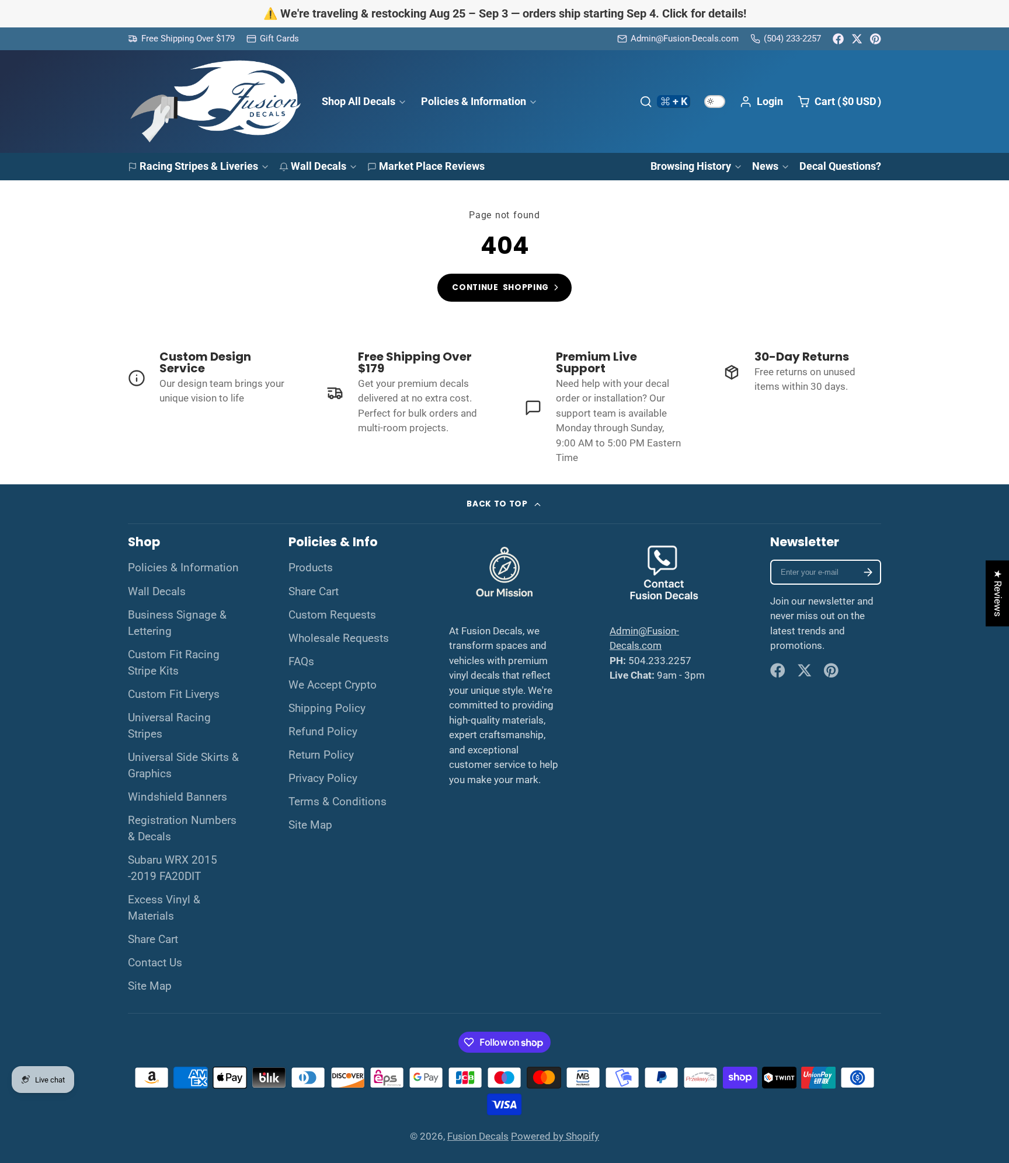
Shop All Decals (358, 101)
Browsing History (690, 166)
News (765, 166)
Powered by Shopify (555, 1136)
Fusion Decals (478, 1136)
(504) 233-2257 (792, 38)
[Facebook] (838, 38)
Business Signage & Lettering (177, 623)
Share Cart (153, 939)
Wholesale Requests (338, 638)
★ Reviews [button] (998, 593)
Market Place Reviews (432, 166)
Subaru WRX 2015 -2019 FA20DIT (172, 868)
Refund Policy (322, 731)
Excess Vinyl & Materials (164, 908)
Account (761, 101)
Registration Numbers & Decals (182, 828)
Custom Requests (332, 615)
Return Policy (321, 755)
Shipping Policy (327, 708)
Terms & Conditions (337, 801)
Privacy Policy (322, 778)
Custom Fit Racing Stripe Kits (174, 662)
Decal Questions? (840, 166)
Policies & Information (473, 101)
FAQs (301, 661)
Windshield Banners (177, 797)
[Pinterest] (875, 38)
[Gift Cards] (272, 39)
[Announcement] (504, 13)
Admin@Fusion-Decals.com (685, 38)
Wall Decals (318, 166)
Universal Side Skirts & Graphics (183, 765)
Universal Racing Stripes (169, 726)
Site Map (150, 986)
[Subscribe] (868, 572)
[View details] (207, 378)
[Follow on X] (856, 38)
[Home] (215, 101)
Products (310, 567)
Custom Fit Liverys (174, 694)
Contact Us (155, 962)
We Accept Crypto (332, 685)
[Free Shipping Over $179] (181, 39)
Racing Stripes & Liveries (199, 166)
